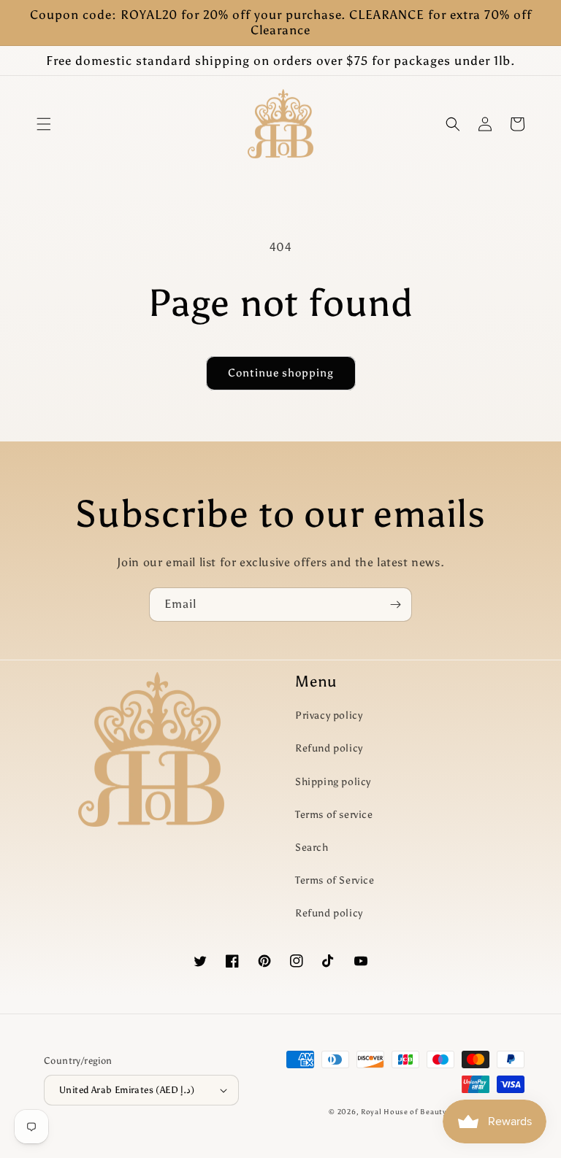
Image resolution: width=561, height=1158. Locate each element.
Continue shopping (281, 372)
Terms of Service (335, 880)
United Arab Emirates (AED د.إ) (127, 1089)
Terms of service (334, 814)
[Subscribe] (395, 604)
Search (312, 847)
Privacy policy (328, 715)
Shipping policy (333, 782)
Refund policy (329, 748)
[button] (44, 124)
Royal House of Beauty (405, 1112)
